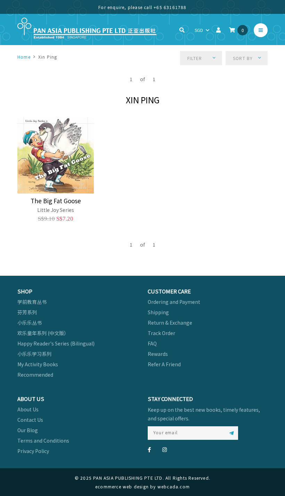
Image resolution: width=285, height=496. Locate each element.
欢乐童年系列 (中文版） (43, 333)
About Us (28, 409)
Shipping (158, 312)
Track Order (161, 333)
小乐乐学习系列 (34, 353)
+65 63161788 (170, 7)
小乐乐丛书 (29, 322)
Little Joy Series (55, 209)
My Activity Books (37, 364)
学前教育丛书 (32, 301)
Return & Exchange (170, 322)
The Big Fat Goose (56, 200)
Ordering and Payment (174, 301)
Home (24, 57)
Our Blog (27, 430)
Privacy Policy (33, 450)
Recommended (35, 374)
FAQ (152, 343)
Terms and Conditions (43, 440)
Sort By (243, 58)
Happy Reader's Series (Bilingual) (56, 343)
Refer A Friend (164, 364)
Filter (194, 58)
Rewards (158, 353)
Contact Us (30, 419)
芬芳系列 (27, 312)
